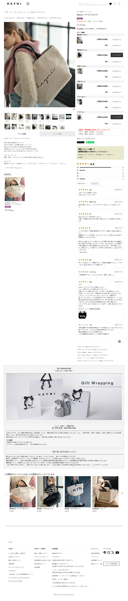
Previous (6, 494)
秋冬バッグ (90, 355)
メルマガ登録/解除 (111, 563)
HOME (6, 12)
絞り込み (95, 183)
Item (83, 347)
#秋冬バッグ (31, 18)
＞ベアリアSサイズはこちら (13, 168)
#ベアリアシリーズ (55, 18)
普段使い (84, 352)
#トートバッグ (10, 18)
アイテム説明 (22, 134)
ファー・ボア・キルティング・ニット (19, 12)
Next (122, 493)
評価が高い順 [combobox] (81, 183)
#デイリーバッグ (42, 18)
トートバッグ (85, 358)
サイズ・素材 (57, 134)
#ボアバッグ (20, 18)
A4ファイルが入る (87, 349)
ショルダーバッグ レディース (90, 360)
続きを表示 (83, 252)
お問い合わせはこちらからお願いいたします (66, 572)
